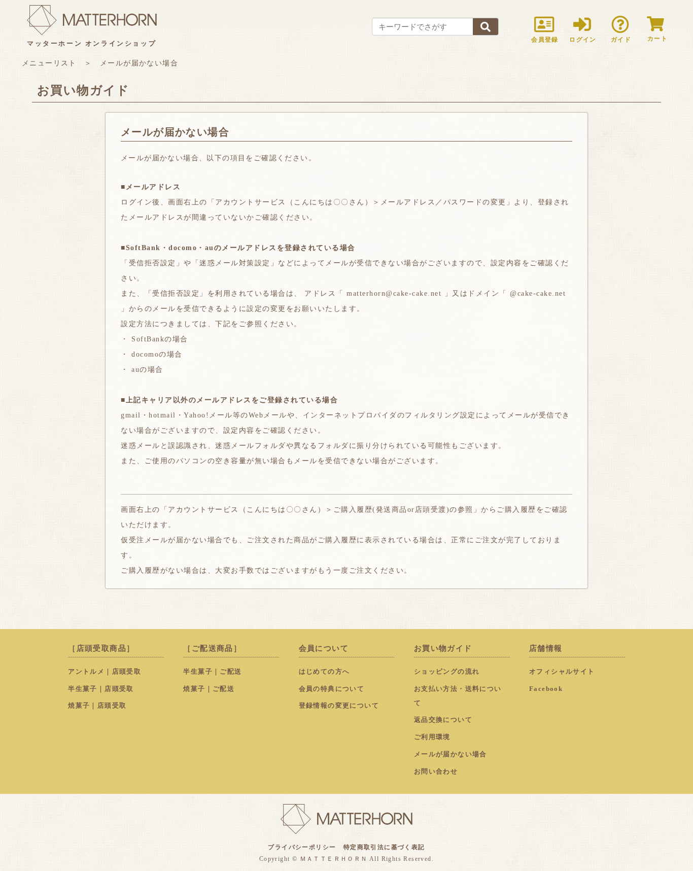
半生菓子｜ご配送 (212, 671)
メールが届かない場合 (450, 754)
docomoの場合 (157, 354)
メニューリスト (49, 63)
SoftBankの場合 (159, 339)
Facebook (546, 688)
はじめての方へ (324, 671)
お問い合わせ (436, 771)
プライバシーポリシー (302, 847)
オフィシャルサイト (562, 671)
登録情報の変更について (339, 705)
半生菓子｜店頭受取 (101, 688)
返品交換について (443, 719)
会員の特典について (332, 688)
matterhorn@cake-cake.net (393, 293)
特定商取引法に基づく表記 (384, 847)
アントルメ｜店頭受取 (104, 671)
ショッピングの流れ (447, 671)
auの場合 (147, 369)
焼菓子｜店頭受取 (97, 705)
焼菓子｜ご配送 (208, 688)
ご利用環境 (432, 737)
